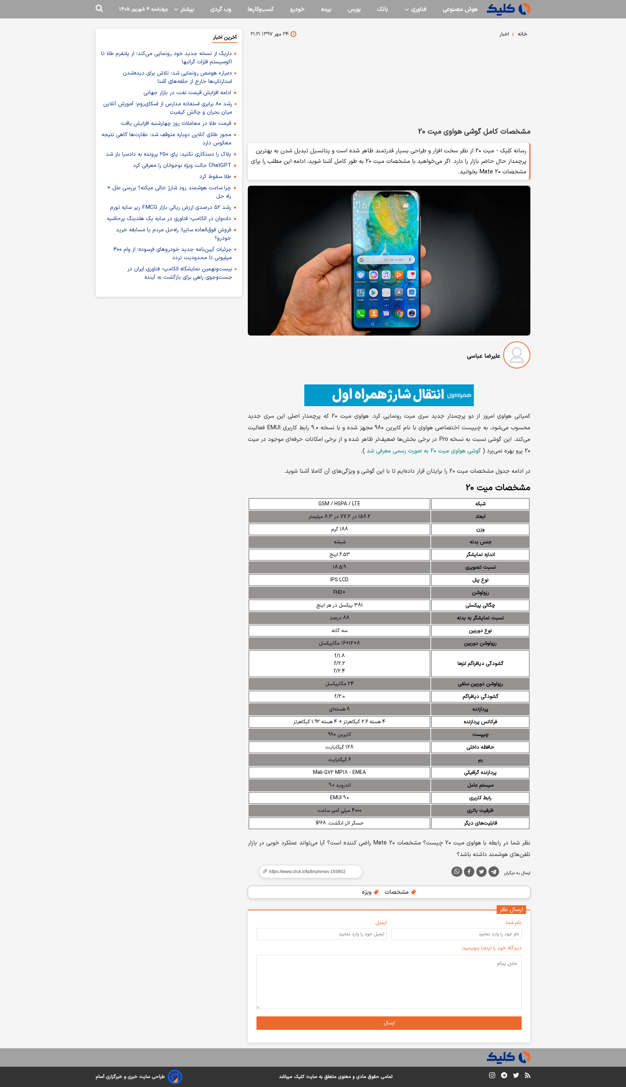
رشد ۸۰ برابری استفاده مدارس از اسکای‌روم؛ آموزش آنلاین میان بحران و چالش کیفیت (167, 108)
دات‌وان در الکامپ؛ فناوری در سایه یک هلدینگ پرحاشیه (169, 219)
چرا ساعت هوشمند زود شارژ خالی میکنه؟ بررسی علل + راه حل (169, 192)
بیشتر (186, 9)
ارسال (389, 1023)
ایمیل (381, 923)
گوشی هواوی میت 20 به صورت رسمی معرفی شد (424, 451)
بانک (382, 9)
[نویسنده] (516, 356)
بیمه (326, 9)
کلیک (299, 1076)
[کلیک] (508, 9)
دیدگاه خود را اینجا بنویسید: (491, 948)
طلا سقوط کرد (215, 177)
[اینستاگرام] (492, 1076)
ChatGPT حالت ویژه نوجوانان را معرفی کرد (182, 165)
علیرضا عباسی (483, 356)
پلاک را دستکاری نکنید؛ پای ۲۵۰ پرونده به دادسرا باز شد (168, 154)
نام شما (514, 923)
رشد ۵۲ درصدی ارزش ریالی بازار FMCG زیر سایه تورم (170, 207)
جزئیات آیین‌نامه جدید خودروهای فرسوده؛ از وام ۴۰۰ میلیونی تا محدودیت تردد (172, 253)
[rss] (527, 1076)
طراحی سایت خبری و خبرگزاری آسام (130, 1076)
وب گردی (220, 9)
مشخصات (397, 892)
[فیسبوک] (469, 873)
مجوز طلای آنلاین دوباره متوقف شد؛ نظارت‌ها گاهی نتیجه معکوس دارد (166, 139)
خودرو (297, 9)
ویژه (367, 892)
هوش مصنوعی (460, 9)
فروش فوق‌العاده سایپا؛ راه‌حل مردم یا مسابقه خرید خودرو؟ (173, 234)
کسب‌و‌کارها (260, 9)
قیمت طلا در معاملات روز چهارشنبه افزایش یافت (176, 123)
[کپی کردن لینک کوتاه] (307, 872)
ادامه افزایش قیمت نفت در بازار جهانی (187, 93)
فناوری (417, 9)
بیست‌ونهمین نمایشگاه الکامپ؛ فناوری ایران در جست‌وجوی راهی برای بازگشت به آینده (179, 273)
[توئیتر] (481, 873)
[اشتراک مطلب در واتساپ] (456, 872)
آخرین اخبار (225, 37)
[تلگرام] (493, 873)
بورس (354, 9)
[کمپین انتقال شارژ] (389, 395)
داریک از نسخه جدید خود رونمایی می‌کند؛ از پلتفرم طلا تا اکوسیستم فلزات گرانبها (166, 58)
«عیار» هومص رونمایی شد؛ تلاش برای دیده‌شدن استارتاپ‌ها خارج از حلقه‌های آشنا (177, 77)
